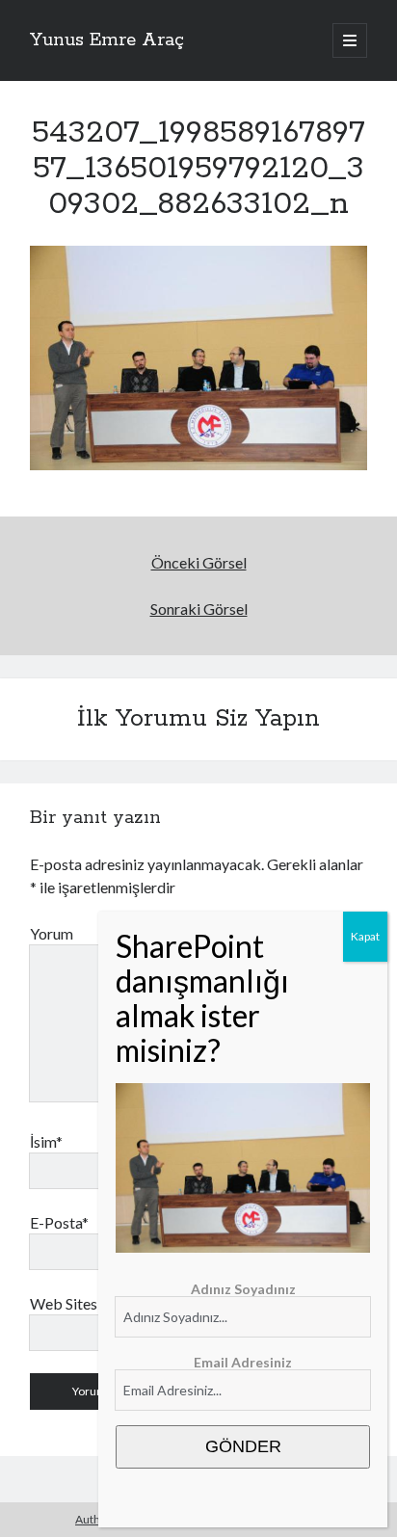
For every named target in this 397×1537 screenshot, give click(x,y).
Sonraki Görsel (199, 608)
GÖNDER (243, 1446)
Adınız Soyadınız (243, 1289)
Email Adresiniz (243, 1362)
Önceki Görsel (199, 562)
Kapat (365, 936)
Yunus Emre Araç (107, 40)
